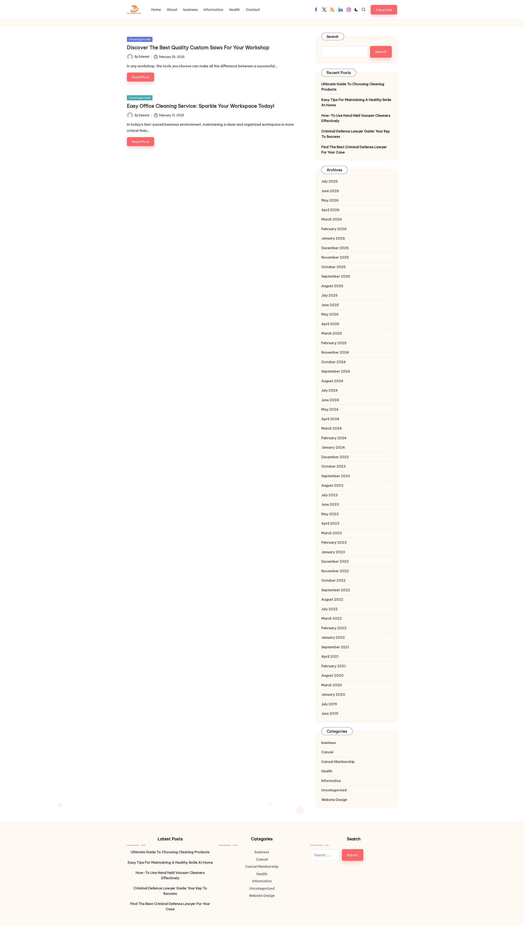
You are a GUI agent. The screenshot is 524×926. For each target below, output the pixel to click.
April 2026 (330, 210)
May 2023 (330, 514)
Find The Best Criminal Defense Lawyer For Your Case (354, 150)
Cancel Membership (338, 761)
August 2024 (332, 381)
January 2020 (333, 694)
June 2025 (330, 305)
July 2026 (329, 181)
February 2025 (334, 343)
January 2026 (333, 238)
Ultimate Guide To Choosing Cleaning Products (352, 87)
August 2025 (332, 286)
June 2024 (330, 400)
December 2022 (335, 561)
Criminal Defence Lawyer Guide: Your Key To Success (355, 134)
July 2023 (329, 495)
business (328, 742)
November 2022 (335, 571)
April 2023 (330, 523)
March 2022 (331, 618)
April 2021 (330, 656)
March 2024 (331, 428)
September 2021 (335, 647)
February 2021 (333, 666)
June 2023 (330, 504)
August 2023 (332, 485)
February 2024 (334, 438)
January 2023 (333, 552)
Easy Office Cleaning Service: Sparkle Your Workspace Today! (200, 106)
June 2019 (329, 713)
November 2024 (335, 352)
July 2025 (329, 295)
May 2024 (330, 409)
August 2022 (332, 599)
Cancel (327, 752)
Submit (352, 855)
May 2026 (330, 200)
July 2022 (329, 609)
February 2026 (334, 229)
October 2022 (333, 580)
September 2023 (335, 476)
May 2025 (330, 314)
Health (326, 771)
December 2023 (335, 457)
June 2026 (330, 191)
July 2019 (329, 704)
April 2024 (330, 419)
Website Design (334, 799)
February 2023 (334, 542)
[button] (384, 10)
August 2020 (332, 675)
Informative (331, 780)
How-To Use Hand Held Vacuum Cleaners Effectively (355, 118)
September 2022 (335, 590)
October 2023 (333, 466)
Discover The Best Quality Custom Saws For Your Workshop (198, 47)
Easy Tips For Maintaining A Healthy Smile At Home (356, 102)
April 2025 (330, 324)
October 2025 (333, 267)
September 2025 (335, 276)
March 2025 (331, 333)
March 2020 (331, 685)
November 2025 (335, 257)
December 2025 (335, 248)
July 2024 (329, 390)
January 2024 (333, 447)
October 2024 (333, 362)
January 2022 (333, 637)
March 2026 (331, 219)
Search (333, 36)
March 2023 (331, 533)
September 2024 (335, 371)
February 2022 (334, 628)
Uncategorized (139, 39)
